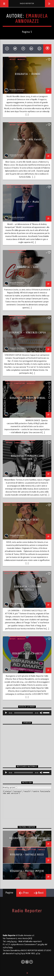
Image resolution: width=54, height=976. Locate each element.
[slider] (46, 712)
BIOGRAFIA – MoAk (27, 201)
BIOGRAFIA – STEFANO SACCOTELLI (27, 588)
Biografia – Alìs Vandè (28, 139)
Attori (15, 573)
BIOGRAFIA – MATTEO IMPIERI (27, 871)
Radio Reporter (27, 3)
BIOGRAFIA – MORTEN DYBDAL (28, 397)
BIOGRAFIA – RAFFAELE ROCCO (27, 854)
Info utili (19, 187)
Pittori (35, 505)
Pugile (26, 866)
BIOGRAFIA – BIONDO (27, 74)
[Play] (6, 713)
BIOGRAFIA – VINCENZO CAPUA (27, 332)
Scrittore (32, 849)
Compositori (19, 383)
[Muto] (41, 713)
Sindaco (41, 849)
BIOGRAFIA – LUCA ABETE (27, 653)
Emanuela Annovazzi (31, 18)
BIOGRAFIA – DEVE (27, 519)
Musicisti (21, 59)
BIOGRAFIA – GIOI (27, 267)
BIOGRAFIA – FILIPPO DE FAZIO (27, 838)
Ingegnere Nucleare (17, 849)
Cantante (31, 833)
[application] (27, 712)
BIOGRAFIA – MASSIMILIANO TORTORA (27, 457)
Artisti (12, 59)
